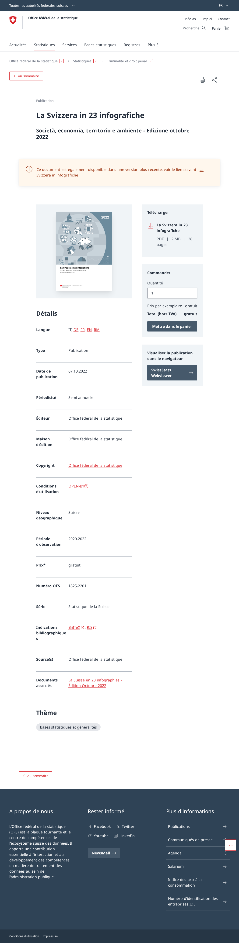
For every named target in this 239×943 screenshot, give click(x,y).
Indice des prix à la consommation (185, 882)
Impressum (50, 936)
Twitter (128, 826)
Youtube (101, 835)
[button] (18, 44)
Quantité (155, 283)
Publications (179, 826)
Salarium (176, 866)
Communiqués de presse (190, 839)
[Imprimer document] (202, 79)
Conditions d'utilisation (24, 936)
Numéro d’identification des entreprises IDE (193, 901)
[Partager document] (214, 79)
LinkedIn (127, 835)
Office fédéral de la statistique (53, 18)
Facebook (102, 826)
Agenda (175, 853)
